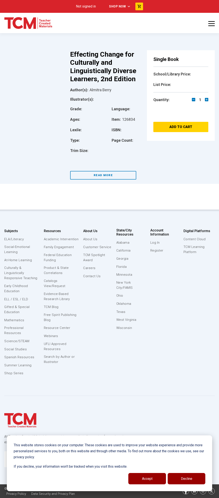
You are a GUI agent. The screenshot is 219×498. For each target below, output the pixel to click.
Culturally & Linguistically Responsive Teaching (20, 273)
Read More (103, 175)
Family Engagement (59, 247)
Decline (186, 479)
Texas (121, 312)
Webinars (51, 336)
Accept (147, 479)
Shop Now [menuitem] (117, 6)
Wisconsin (124, 328)
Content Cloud (194, 239)
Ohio (119, 296)
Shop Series (14, 373)
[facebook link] (186, 491)
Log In (155, 243)
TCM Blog (51, 307)
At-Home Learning (18, 260)
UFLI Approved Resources (55, 346)
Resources (52, 231)
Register (156, 250)
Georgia (122, 259)
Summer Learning (18, 365)
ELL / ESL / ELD (16, 299)
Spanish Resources (19, 357)
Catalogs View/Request (54, 283)
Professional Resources (14, 330)
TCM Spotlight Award (94, 257)
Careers (89, 268)
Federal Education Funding (58, 257)
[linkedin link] (194, 491)
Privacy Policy (16, 494)
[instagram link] (203, 491)
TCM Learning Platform (194, 249)
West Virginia (126, 320)
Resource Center (57, 328)
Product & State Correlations (56, 270)
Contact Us (92, 276)
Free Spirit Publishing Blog (60, 317)
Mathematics (14, 320)
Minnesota (124, 275)
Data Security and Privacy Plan (53, 494)
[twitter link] (211, 491)
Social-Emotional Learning (17, 249)
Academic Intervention (61, 239)
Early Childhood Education (16, 288)
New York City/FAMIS (124, 285)
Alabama (123, 243)
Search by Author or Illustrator (59, 359)
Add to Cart (180, 127)
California (123, 250)
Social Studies (15, 349)
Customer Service (97, 247)
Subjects (11, 231)
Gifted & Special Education (17, 309)
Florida (121, 267)
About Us (90, 231)
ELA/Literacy (14, 239)
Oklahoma (123, 304)
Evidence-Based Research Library (57, 296)
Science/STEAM (17, 341)
